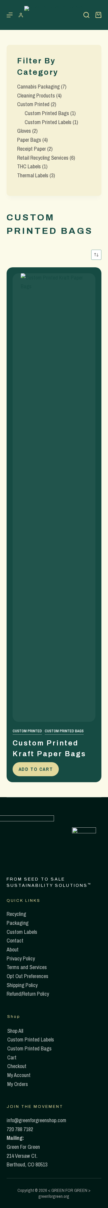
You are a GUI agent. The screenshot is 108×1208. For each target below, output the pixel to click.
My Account (19, 1075)
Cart (11, 1057)
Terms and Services (27, 967)
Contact (15, 940)
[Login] (21, 15)
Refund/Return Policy (28, 993)
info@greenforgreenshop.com (36, 1120)
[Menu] (10, 15)
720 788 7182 (20, 1129)
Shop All (15, 1031)
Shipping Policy (22, 985)
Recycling (16, 914)
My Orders (17, 1084)
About (13, 949)
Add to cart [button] (36, 769)
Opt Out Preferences (27, 976)
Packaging (17, 923)
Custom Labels (22, 932)
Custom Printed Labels (30, 1039)
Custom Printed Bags (64, 731)
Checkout (16, 1066)
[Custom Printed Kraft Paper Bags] (54, 497)
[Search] (86, 15)
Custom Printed (27, 731)
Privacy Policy (21, 958)
